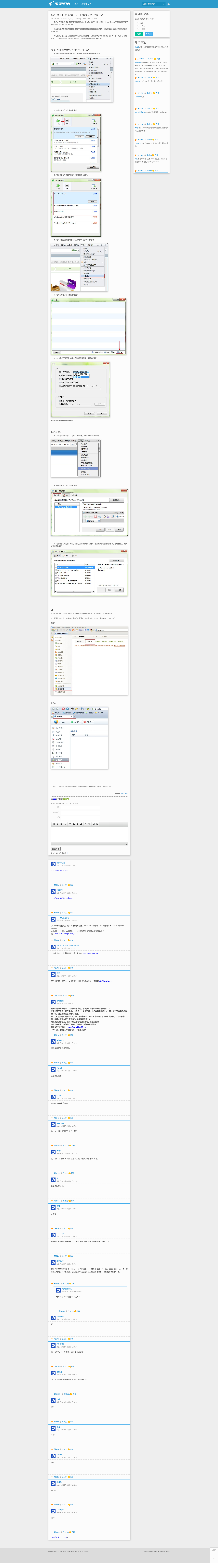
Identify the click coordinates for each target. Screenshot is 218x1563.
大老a (137, 128)
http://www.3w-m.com (59, 870)
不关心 (142, 26)
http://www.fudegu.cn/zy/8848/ (67, 934)
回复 (71, 885)
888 (54, 799)
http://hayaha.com (106, 981)
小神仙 (59, 1482)
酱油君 (137, 47)
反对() (64, 885)
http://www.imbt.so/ (90, 953)
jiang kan (138, 81)
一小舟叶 (138, 97)
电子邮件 (56, 812)
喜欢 (141, 23)
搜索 (163, 4)
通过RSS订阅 (169, 4)
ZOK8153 (138, 143)
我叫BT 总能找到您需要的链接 (68, 945)
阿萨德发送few (140, 112)
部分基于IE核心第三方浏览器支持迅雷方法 (77, 15)
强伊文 (88, 19)
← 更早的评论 (54, 1537)
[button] (54, 824)
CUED (167, 1551)
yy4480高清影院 (63, 918)
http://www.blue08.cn (76, 1027)
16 (66, 1537)
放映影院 (60, 890)
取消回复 (66, 799)
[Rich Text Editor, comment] (89, 834)
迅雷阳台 (59, 4)
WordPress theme (151, 1551)
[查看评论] (214, 1551)
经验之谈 (124, 794)
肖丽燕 (59, 1455)
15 (63, 1537)
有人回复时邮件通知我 (58, 853)
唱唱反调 (60, 1001)
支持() (56, 885)
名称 (58, 807)
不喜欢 (142, 29)
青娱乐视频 (61, 863)
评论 (94, 19)
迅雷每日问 (86, 4)
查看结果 (149, 34)
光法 (136, 159)
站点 (58, 817)
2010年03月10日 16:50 (59, 19)
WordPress (85, 1551)
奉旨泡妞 (138, 62)
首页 (76, 4)
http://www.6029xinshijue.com (63, 898)
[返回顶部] (214, 1559)
